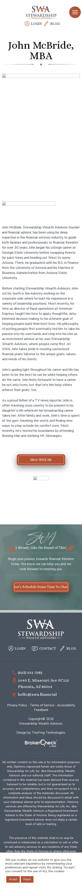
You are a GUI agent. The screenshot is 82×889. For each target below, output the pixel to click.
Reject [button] (27, 879)
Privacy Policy (17, 705)
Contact (47, 648)
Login (36, 24)
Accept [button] (13, 879)
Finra (41, 743)
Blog (55, 24)
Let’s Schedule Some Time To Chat (41, 587)
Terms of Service (42, 705)
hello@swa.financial (37, 694)
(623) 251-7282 (30, 672)
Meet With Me (41, 460)
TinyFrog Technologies (48, 732)
